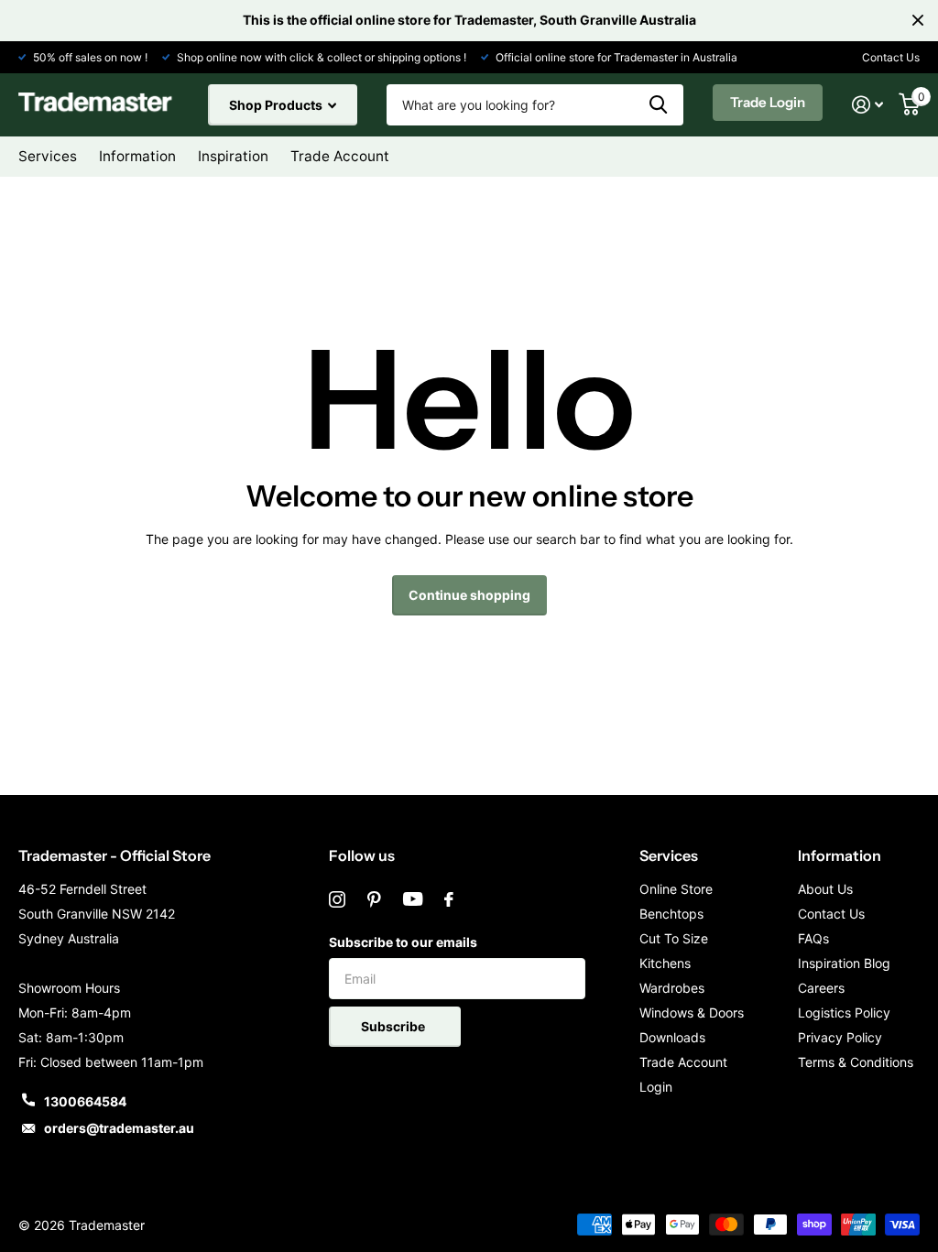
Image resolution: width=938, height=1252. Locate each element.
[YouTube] (412, 899)
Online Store (676, 889)
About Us (825, 889)
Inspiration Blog (844, 963)
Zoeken (658, 104)
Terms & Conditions (855, 1062)
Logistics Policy (844, 1012)
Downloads (672, 1037)
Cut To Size (673, 938)
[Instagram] (337, 899)
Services (668, 855)
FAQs (813, 938)
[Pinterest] (374, 899)
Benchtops (671, 913)
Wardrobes (671, 988)
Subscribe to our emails (403, 942)
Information (839, 855)
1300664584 (85, 1101)
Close (918, 20)
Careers (821, 988)
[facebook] (448, 899)
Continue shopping (469, 595)
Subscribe (394, 1026)
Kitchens (665, 963)
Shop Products (277, 105)
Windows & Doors (691, 1012)
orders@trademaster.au (119, 1128)
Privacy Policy (840, 1037)
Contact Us (891, 57)
